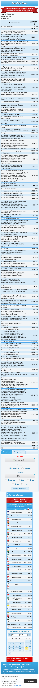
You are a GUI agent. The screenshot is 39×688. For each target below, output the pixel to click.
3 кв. (17, 484)
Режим (19, 465)
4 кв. (26, 484)
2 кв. (32, 480)
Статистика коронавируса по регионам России (18, 659)
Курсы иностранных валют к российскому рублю (18, 495)
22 (26, 648)
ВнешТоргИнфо (19, 3)
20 (20, 648)
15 (26, 646)
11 (13, 646)
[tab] (6, 452)
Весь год (11, 480)
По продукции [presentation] (19, 452)
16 (30, 646)
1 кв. (22, 480)
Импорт (27, 468)
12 (16, 646)
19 (16, 648)
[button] (20, 488)
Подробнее (18, 686)
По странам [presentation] (7, 452)
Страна (20, 456)
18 (13, 648)
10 (10, 646)
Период (20, 472)
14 (23, 646)
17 (10, 648)
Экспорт (16, 468)
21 (23, 648)
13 (20, 646)
